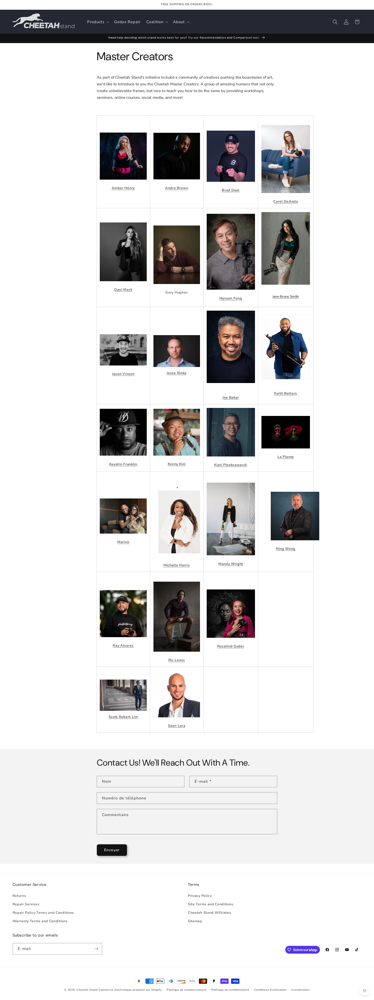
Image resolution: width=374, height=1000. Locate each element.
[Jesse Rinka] (176, 367)
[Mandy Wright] (230, 557)
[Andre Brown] (176, 182)
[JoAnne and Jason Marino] (123, 536)
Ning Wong (285, 548)
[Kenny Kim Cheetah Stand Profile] (176, 435)
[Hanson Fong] (230, 292)
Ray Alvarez (123, 645)
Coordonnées (300, 990)
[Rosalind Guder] (230, 640)
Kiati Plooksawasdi (230, 465)
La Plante (285, 457)
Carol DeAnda (285, 201)
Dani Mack (123, 289)
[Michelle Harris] (179, 556)
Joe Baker (230, 397)
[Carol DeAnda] (285, 195)
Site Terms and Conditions (210, 904)
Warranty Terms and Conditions (40, 921)
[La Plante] (285, 451)
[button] (97, 21)
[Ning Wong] (295, 543)
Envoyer (111, 849)
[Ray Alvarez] (123, 639)
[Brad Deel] (230, 184)
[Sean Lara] (176, 720)
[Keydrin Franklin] (123, 435)
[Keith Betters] (285, 349)
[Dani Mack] (123, 283)
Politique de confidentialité (230, 990)
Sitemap (195, 921)
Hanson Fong (230, 298)
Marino (123, 542)
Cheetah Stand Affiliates (209, 912)
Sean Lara (176, 725)
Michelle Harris (176, 565)
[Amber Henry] (123, 182)
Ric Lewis (176, 660)
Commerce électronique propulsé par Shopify (130, 990)
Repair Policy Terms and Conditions (43, 912)
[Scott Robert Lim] (123, 710)
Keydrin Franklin (123, 464)
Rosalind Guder (230, 646)
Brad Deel (230, 190)
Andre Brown (176, 188)
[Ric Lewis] (176, 654)
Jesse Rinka (177, 373)
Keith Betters (285, 393)
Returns (19, 895)
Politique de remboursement (186, 990)
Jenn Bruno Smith (285, 296)
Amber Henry (123, 188)
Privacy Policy (200, 895)
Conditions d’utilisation (270, 990)
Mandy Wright (230, 564)
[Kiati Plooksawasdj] (230, 459)
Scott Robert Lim (123, 716)
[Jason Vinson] (123, 352)
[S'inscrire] (96, 949)
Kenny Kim (177, 464)
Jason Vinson (123, 374)
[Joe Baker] (230, 349)
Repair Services (26, 904)
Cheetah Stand (87, 990)
